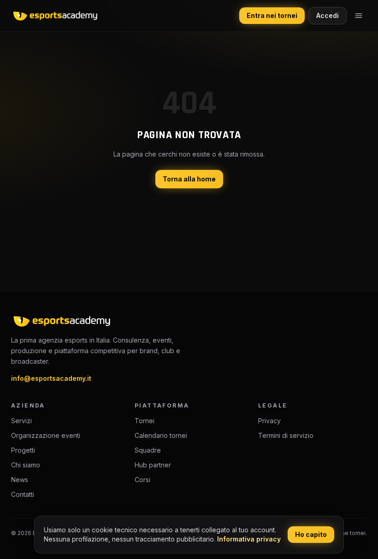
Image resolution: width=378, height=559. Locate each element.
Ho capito (311, 534)
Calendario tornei (161, 435)
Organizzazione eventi (45, 435)
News (19, 479)
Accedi (327, 15)
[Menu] (358, 15)
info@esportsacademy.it (51, 378)
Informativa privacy (249, 539)
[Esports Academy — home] (54, 16)
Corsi (142, 479)
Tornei (144, 421)
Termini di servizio (285, 435)
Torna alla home (189, 179)
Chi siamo (25, 465)
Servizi (21, 421)
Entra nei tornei (272, 15)
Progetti (23, 450)
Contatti (22, 494)
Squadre (148, 450)
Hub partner (153, 465)
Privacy (269, 421)
